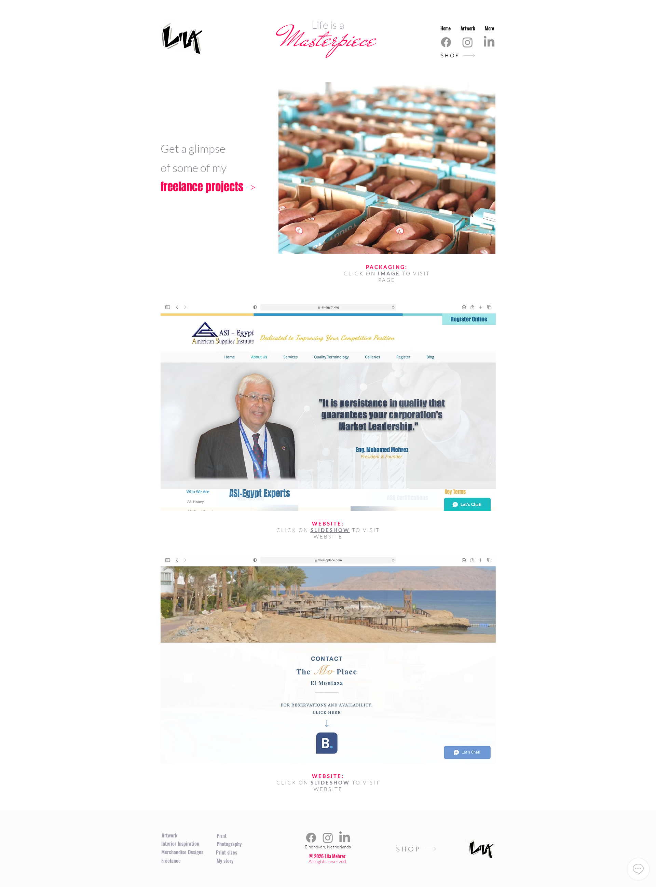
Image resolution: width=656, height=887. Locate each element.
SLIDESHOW (330, 530)
